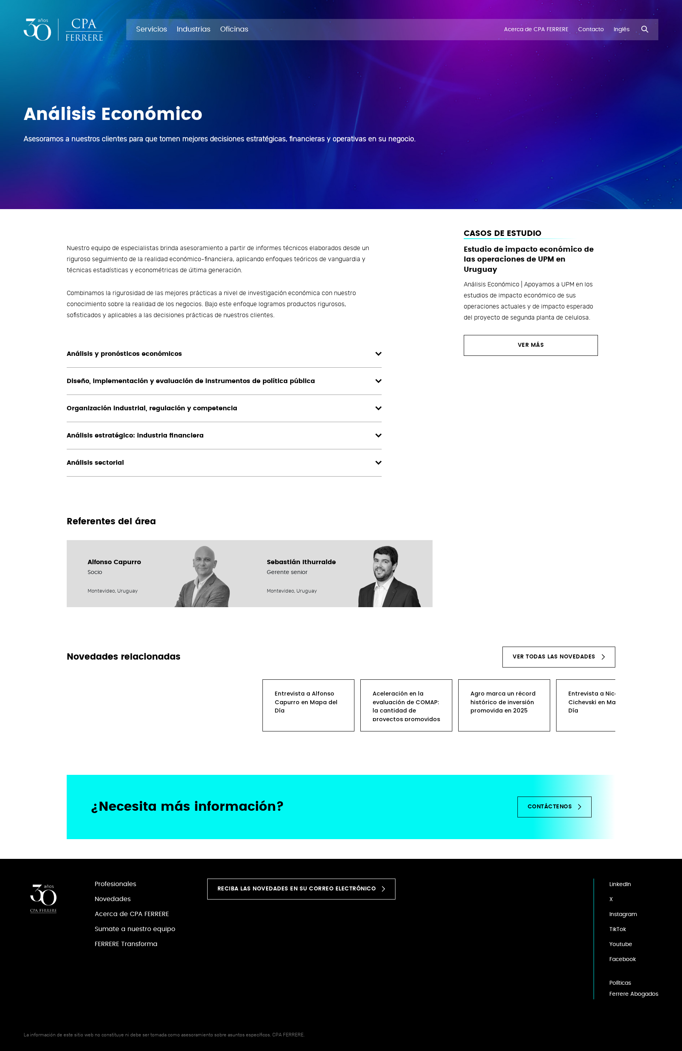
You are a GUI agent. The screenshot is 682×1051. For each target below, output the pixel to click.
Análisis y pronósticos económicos (124, 354)
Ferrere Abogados (633, 994)
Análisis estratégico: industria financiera (135, 435)
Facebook (622, 959)
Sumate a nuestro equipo (135, 929)
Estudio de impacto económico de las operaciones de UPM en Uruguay (529, 259)
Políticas (620, 983)
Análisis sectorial (95, 463)
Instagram (623, 914)
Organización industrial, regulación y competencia (152, 408)
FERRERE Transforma (126, 944)
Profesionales (115, 884)
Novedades (113, 899)
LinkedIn (620, 884)
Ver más (531, 345)
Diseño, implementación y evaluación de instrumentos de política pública (191, 381)
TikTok (617, 929)
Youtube (620, 944)
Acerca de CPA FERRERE (132, 914)
